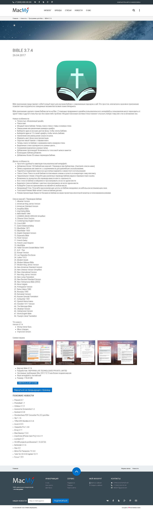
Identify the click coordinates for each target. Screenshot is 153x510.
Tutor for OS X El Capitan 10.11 (26, 454)
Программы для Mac (36, 18)
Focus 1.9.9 (18, 457)
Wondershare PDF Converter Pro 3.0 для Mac (31, 415)
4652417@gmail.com (120, 488)
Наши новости (20, 501)
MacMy (19, 507)
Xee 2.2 (17, 448)
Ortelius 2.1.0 (19, 406)
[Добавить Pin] (52, 2)
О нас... (47, 483)
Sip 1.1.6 (17, 418)
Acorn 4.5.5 (18, 424)
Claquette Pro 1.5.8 (21, 427)
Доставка (48, 488)
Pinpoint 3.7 (18, 400)
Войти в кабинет (96, 483)
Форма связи (125, 468)
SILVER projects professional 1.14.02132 (30, 442)
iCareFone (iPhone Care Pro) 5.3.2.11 (28, 436)
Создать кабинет (96, 485)
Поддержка (71, 483)
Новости (23, 18)
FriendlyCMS (136, 507)
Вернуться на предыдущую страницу (32, 390)
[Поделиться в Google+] (48, 2)
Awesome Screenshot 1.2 (24, 409)
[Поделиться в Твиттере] (43, 2)
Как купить (49, 485)
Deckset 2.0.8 (19, 412)
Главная (15, 18)
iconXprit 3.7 (19, 439)
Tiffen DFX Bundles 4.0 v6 (24, 421)
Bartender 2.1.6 (20, 445)
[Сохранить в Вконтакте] (35, 2)
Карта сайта (71, 488)
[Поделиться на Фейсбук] (39, 2)
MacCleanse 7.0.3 (21, 433)
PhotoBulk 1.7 (19, 403)
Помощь (70, 485)
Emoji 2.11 (18, 430)
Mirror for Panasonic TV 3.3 (24, 451)
